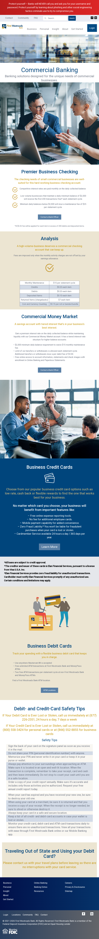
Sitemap (68, 891)
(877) (93, 715)
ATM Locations (49, 690)
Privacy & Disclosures (75, 887)
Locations (16, 915)
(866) (61, 730)
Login (92, 28)
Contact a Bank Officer (49, 217)
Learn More (49, 547)
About (65, 29)
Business (32, 29)
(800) (7, 730)
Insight (55, 29)
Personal (44, 29)
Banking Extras (40, 887)
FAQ (36, 18)
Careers (68, 883)
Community (23, 18)
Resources (39, 891)
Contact (9, 18)
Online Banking (40, 883)
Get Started (77, 29)
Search (72, 18)
